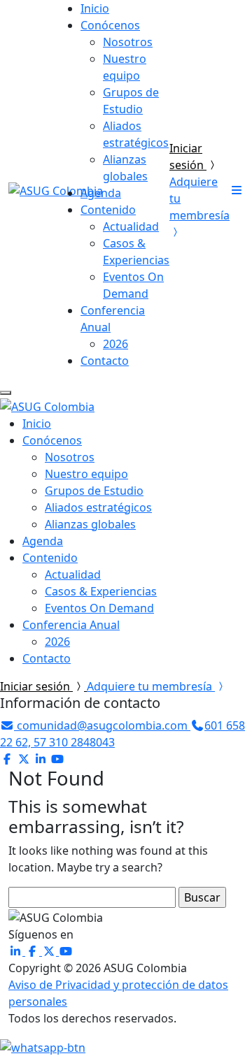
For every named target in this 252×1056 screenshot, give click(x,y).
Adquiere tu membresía (151, 686)
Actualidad (131, 226)
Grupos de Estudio (94, 490)
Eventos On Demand (99, 608)
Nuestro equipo (86, 474)
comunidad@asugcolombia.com (102, 725)
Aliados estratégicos (98, 507)
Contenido (108, 209)
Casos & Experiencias (101, 591)
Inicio (94, 8)
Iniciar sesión (36, 686)
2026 (115, 344)
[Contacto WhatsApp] (42, 1046)
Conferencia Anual (71, 624)
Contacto (104, 360)
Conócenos (110, 25)
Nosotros (128, 42)
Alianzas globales (90, 524)
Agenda (100, 193)
